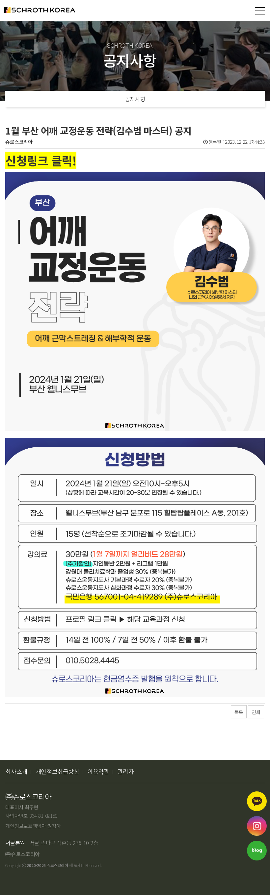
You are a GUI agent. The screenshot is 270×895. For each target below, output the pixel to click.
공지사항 (135, 99)
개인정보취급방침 (57, 771)
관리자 (126, 771)
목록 (238, 712)
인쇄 (256, 712)
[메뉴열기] (260, 11)
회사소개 (16, 771)
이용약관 (98, 771)
